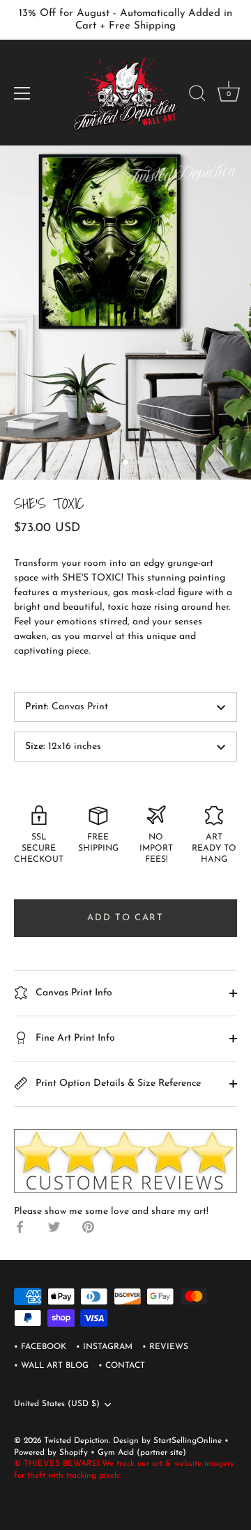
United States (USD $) (57, 1404)
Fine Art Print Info (74, 1038)
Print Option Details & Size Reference (117, 1083)
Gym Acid (116, 1453)
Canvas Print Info (72, 993)
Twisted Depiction (76, 1441)
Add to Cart (125, 917)
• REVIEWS (165, 1347)
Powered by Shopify (52, 1453)
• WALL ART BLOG (51, 1366)
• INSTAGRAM (104, 1347)
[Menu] (22, 93)
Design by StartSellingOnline (169, 1441)
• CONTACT (121, 1366)
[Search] (197, 95)
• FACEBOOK (40, 1347)
